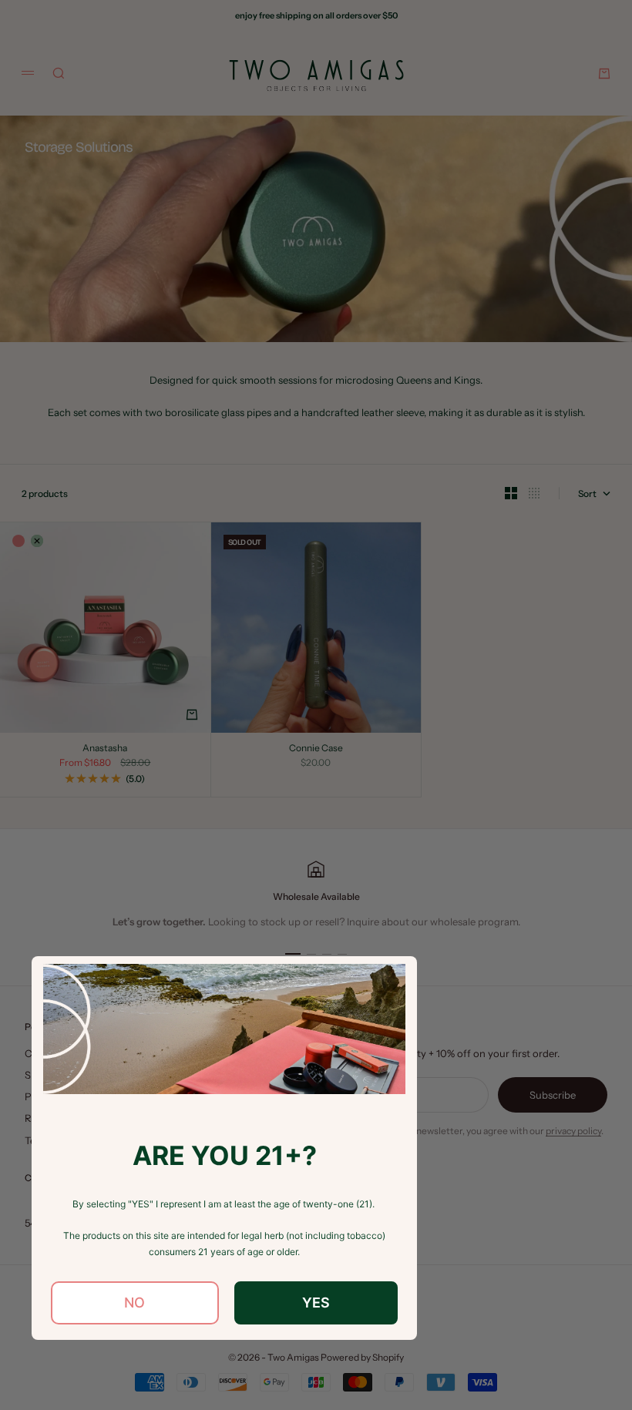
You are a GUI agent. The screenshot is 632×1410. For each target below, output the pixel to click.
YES (316, 1302)
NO (134, 1302)
